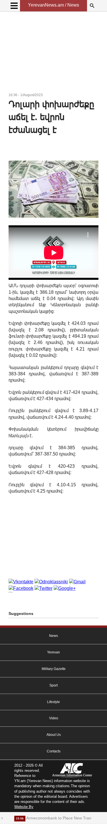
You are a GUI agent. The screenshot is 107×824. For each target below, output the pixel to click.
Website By (23, 807)
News (53, 636)
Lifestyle (53, 702)
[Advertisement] (53, 53)
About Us (54, 735)
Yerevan (53, 652)
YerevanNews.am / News (53, 5)
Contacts (53, 751)
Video (53, 718)
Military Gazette (54, 669)
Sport (53, 685)
